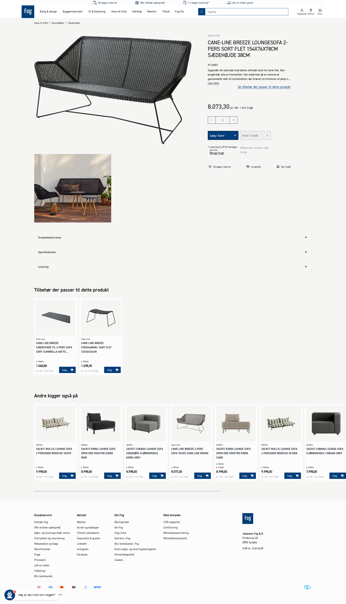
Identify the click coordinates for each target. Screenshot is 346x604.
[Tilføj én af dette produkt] (234, 120)
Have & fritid (119, 11)
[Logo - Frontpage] (28, 11)
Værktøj (137, 11)
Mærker (152, 11)
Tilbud (165, 11)
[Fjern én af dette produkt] (212, 120)
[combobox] (246, 11)
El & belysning (97, 11)
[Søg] (201, 11)
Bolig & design (48, 11)
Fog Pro (179, 11)
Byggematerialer (73, 11)
